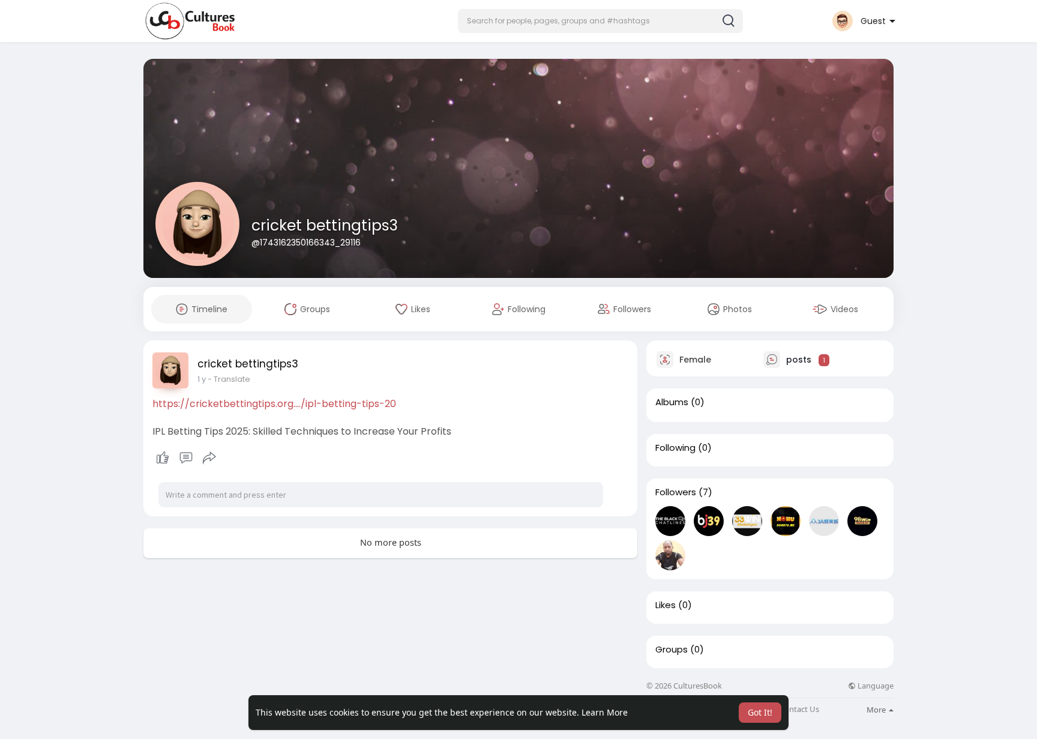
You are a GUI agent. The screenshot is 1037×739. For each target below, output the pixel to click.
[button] (600, 21)
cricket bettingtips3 (324, 225)
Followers (675, 492)
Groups (671, 649)
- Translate (229, 379)
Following (675, 448)
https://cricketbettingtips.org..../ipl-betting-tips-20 (274, 404)
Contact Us (799, 709)
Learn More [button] (605, 712)
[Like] (186, 458)
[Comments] (186, 458)
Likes (665, 605)
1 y (201, 379)
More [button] (877, 709)
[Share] (209, 458)
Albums (671, 402)
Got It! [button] (760, 712)
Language (875, 686)
